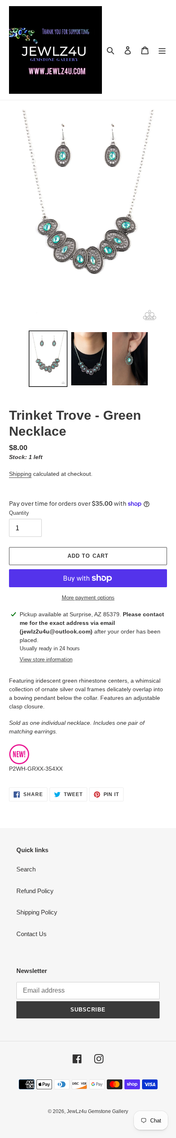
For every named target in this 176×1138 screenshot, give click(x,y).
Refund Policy (35, 890)
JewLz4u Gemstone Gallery (97, 1111)
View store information (46, 659)
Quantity (19, 513)
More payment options (88, 598)
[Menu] (162, 50)
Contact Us (31, 933)
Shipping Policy (36, 912)
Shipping (20, 474)
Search (26, 869)
